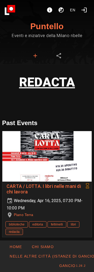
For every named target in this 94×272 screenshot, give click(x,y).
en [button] (73, 10)
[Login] (84, 10)
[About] (49, 10)
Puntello (47, 26)
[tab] (35, 55)
